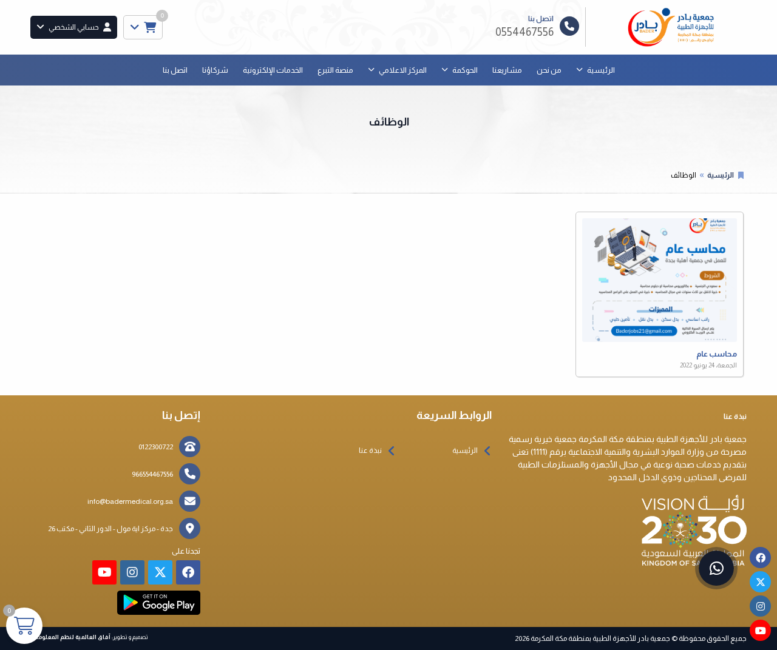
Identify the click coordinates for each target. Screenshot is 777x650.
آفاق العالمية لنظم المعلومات (70, 637)
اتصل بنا (175, 70)
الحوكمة (465, 70)
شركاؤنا (215, 70)
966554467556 (152, 474)
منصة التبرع (335, 70)
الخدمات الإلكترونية (273, 70)
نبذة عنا (370, 450)
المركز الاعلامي (403, 70)
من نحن (549, 70)
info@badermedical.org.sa (130, 501)
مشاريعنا (507, 70)
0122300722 (155, 447)
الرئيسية (601, 70)
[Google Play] (158, 603)
